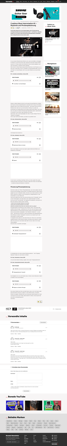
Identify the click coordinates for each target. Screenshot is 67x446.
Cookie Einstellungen (47, 441)
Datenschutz (45, 438)
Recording (25, 1)
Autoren (44, 440)
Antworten (12, 333)
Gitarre (17, 1)
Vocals (44, 1)
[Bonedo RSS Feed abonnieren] (60, 1)
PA (38, 1)
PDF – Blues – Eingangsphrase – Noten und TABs (18, 257)
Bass (21, 1)
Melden (16, 333)
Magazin (53, 1)
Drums (31, 1)
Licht (41, 1)
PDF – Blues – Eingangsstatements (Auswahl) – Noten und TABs (20, 262)
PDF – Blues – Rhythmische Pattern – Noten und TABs (19, 119)
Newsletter (12, 441)
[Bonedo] (10, 1)
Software (48, 1)
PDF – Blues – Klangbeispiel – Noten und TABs (17, 135)
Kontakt (44, 435)
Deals (56, 1)
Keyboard (35, 1)
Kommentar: (13, 373)
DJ (28, 1)
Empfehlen (19, 333)
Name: (12, 381)
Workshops (17, 21)
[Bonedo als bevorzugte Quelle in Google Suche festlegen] (18, 28)
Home (11, 21)
